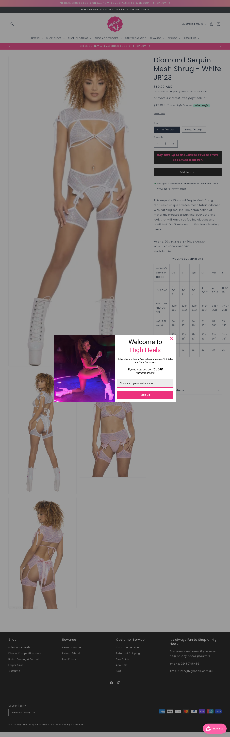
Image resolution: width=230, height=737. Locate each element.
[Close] (172, 339)
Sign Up (145, 394)
